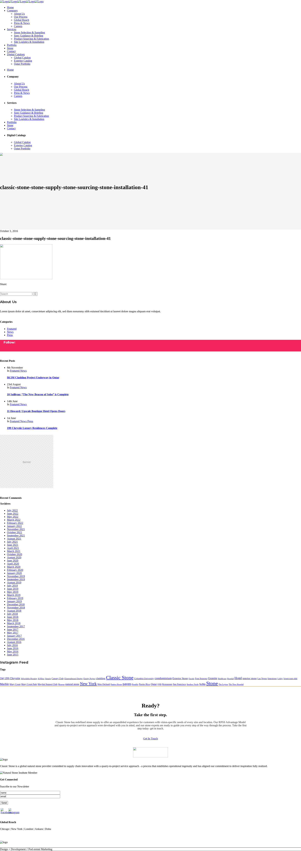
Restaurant (167, 684)
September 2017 (16, 626)
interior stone (249, 678)
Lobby (280, 679)
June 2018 (12, 617)
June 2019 (12, 588)
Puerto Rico (144, 684)
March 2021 (13, 551)
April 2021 (13, 548)
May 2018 (12, 620)
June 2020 (12, 560)
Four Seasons (201, 678)
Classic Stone (119, 677)
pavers (127, 684)
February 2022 (15, 522)
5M (2, 678)
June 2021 (12, 544)
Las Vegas (262, 678)
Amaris (48, 679)
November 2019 (16, 576)
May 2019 (12, 591)
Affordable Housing (29, 679)
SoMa (202, 684)
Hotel (238, 678)
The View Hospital (236, 684)
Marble (4, 684)
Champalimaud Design (73, 679)
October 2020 (14, 554)
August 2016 (14, 642)
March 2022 (13, 519)
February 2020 (15, 569)
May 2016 (12, 651)
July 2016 (12, 645)
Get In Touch (150, 738)
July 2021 (12, 541)
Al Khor (41, 679)
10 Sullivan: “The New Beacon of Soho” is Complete (38, 394)
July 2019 (12, 585)
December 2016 (16, 638)
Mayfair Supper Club (47, 684)
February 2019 (15, 598)
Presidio (135, 684)
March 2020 (13, 566)
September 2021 (16, 535)
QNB (159, 684)
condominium (163, 678)
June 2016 (12, 648)
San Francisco (179, 684)
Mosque (61, 684)
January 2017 (14, 635)
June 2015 (12, 654)
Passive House (116, 684)
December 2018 (16, 604)
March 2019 (13, 595)
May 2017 (12, 632)
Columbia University (144, 678)
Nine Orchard (103, 684)
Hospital (230, 679)
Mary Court (15, 684)
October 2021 (14, 532)
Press (10, 335)
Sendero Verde (193, 684)
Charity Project (89, 679)
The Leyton (223, 684)
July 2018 (12, 613)
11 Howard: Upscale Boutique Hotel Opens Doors (36, 411)
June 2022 (12, 513)
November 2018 (16, 607)
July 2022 (12, 510)
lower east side (290, 678)
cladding (100, 678)
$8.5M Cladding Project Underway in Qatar (33, 377)
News (10, 331)
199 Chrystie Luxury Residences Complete (32, 428)
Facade (191, 679)
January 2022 (14, 526)
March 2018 (13, 623)
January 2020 (14, 573)
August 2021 (14, 538)
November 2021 (16, 529)
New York (88, 684)
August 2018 (14, 610)
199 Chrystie (12, 678)
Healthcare (222, 679)
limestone (272, 678)
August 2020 (14, 557)
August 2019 (14, 582)
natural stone (72, 684)
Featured (12, 328)
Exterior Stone (180, 678)
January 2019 (14, 601)
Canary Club (58, 678)
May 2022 (12, 516)
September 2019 (16, 579)
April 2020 (13, 563)
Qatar (154, 684)
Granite (212, 678)
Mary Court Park (29, 684)
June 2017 (12, 629)
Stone (212, 683)
